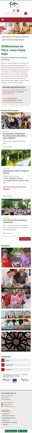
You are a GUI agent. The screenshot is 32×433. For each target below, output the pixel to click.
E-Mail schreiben (7, 404)
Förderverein (9, 365)
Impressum (6, 424)
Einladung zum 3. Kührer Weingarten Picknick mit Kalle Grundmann (15, 91)
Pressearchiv (6, 413)
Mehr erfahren (7, 147)
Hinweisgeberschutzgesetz (10, 422)
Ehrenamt (8, 369)
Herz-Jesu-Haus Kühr (10, 63)
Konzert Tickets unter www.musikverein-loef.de (13, 100)
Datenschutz (6, 420)
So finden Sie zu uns (8, 406)
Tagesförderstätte (9, 76)
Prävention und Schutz (9, 415)
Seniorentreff (24, 76)
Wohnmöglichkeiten (18, 67)
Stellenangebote (12, 431)
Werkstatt (11, 78)
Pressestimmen (25, 239)
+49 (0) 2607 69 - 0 (8, 402)
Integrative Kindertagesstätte (20, 69)
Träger (7, 360)
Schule (6, 72)
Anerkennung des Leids (9, 418)
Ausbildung (24, 431)
